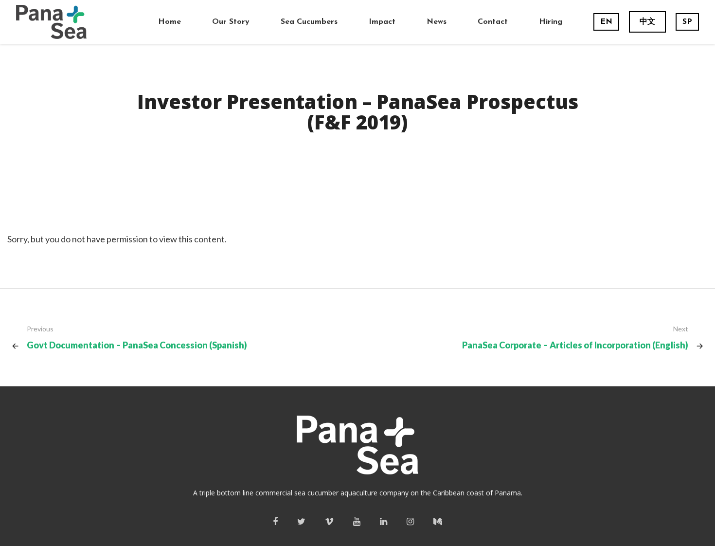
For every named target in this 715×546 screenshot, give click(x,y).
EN (606, 22)
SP (687, 22)
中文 (647, 22)
